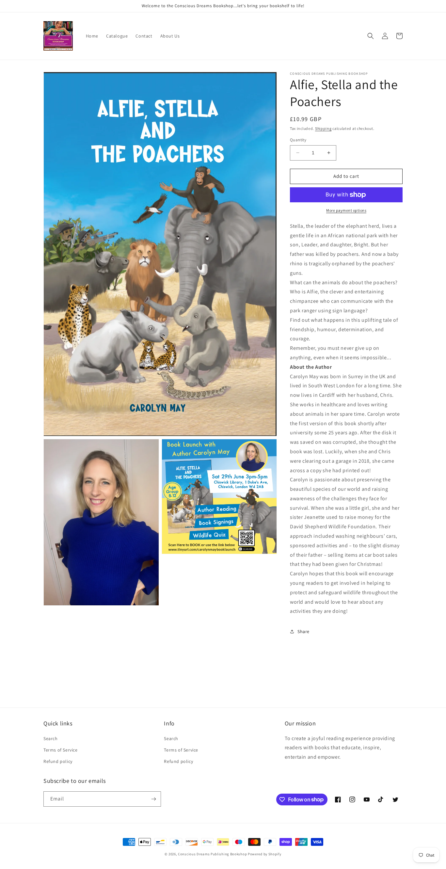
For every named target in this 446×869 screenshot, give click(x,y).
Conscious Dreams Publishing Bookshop (212, 854)
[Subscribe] (153, 799)
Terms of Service (60, 750)
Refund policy (57, 761)
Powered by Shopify (264, 854)
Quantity (298, 140)
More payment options (346, 210)
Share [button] (303, 631)
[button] (370, 36)
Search (50, 738)
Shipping (323, 128)
